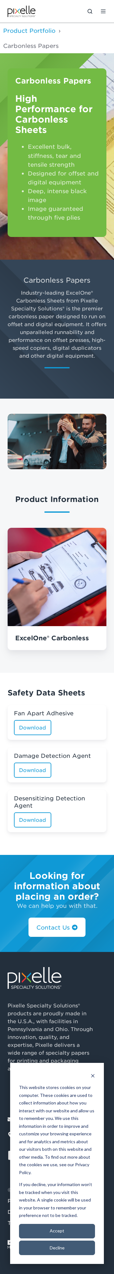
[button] (90, 11)
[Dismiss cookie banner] (93, 1076)
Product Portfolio (29, 30)
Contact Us (53, 927)
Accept (57, 1230)
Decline (57, 1247)
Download (32, 727)
